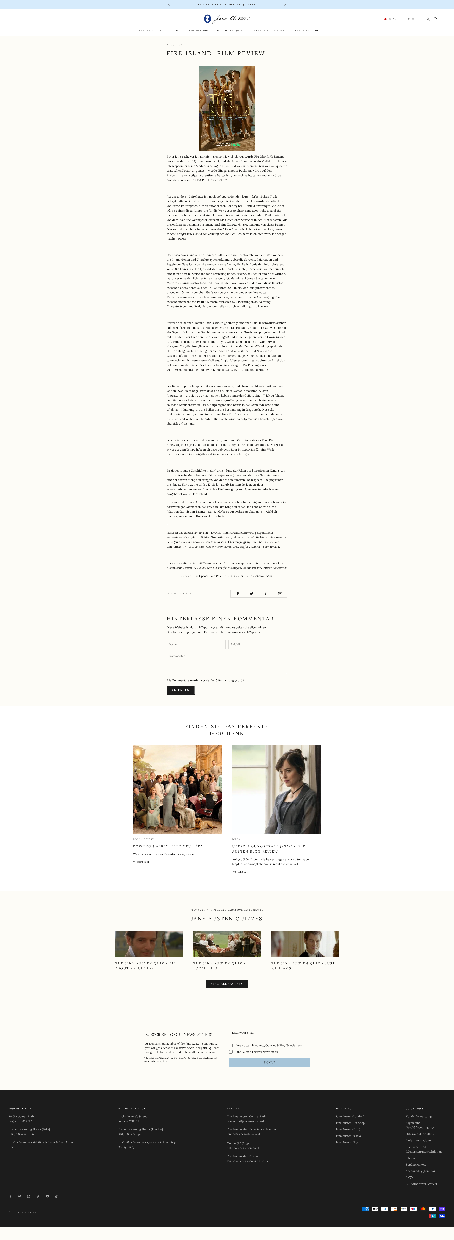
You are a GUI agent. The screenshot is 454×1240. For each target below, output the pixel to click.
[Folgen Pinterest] (38, 1196)
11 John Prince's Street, (133, 1116)
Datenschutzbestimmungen (222, 632)
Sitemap (411, 1158)
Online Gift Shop (238, 1143)
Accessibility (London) (420, 1171)
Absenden (181, 690)
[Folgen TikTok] (56, 1196)
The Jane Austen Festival (243, 1156)
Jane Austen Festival (269, 30)
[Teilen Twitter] (252, 593)
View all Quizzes (227, 983)
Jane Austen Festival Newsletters (257, 1051)
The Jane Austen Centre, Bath (246, 1116)
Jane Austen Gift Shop (193, 30)
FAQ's (409, 1177)
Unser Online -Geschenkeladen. (252, 576)
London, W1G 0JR (129, 1121)
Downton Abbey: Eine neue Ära (168, 846)
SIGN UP (269, 1062)
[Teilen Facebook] (238, 593)
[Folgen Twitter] (19, 1196)
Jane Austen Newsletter (272, 567)
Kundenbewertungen (420, 1116)
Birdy (236, 839)
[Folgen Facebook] (10, 1196)
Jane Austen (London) (152, 30)
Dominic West (143, 839)
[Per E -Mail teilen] (280, 593)
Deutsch (411, 19)
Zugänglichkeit (416, 1164)
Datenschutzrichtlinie (420, 1134)
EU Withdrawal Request (421, 1184)
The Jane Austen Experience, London (251, 1129)
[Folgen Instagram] (29, 1196)
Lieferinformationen (419, 1140)
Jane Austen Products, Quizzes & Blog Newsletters (269, 1045)
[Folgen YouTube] (47, 1196)
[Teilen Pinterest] (266, 593)
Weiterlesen (141, 861)
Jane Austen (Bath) (231, 30)
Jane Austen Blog (305, 30)
